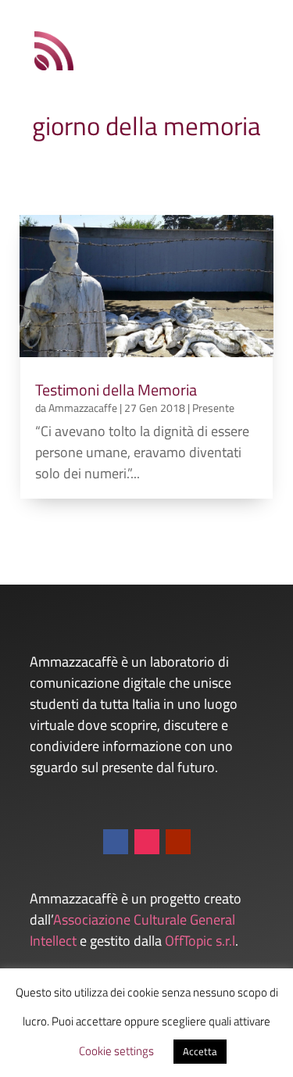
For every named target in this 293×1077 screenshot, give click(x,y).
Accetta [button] (200, 1051)
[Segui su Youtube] (178, 841)
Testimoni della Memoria (116, 389)
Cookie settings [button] (116, 1051)
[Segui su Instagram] (146, 841)
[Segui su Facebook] (115, 841)
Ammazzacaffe (82, 407)
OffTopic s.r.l (200, 940)
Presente (213, 407)
